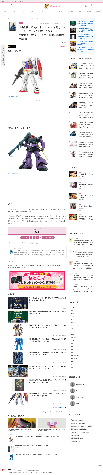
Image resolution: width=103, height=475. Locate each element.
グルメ (42, 11)
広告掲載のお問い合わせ (76, 438)
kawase (64, 42)
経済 (72, 364)
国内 (72, 346)
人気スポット (74, 337)
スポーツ (73, 319)
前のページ (25, 237)
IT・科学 (73, 307)
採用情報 (45, 472)
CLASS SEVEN (80, 397)
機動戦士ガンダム (21, 267)
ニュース (14, 11)
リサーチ (89, 11)
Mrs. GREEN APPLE (81, 384)
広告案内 (15, 472)
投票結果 (12, 267)
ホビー (72, 328)
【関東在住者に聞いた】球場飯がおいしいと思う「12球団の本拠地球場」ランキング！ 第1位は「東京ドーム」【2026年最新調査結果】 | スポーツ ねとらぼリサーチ (83, 245)
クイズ (32, 11)
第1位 (37, 232)
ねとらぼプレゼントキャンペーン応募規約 (80, 426)
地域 (51, 11)
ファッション (74, 325)
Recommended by (56, 407)
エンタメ (23, 11)
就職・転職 (74, 358)
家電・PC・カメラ (75, 355)
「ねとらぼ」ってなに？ (76, 420)
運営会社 (40, 472)
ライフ (72, 331)
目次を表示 (62, 46)
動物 (80, 11)
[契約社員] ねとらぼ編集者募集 (78, 429)
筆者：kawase (18, 248)
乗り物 (72, 334)
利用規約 (100, 465)
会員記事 (98, 11)
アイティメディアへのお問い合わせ (79, 432)
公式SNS (10, 472)
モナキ (77, 403)
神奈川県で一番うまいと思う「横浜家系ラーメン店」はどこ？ (86, 219)
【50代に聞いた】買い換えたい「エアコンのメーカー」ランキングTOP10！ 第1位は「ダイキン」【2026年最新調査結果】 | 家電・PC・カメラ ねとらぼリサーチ (83, 268)
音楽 (72, 367)
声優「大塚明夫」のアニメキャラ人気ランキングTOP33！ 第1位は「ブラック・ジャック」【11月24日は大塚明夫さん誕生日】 (87, 107)
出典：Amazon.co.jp (13, 96)
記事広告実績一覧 (74, 441)
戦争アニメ (59, 265)
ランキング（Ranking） (30, 265)
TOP (5, 11)
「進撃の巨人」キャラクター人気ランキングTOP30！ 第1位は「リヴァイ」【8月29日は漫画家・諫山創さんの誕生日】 (86, 88)
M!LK (77, 390)
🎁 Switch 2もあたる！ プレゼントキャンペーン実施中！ (11, 1)
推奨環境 (50, 472)
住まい (60, 11)
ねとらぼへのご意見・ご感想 (77, 423)
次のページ (49, 237)
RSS (36, 472)
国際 (72, 349)
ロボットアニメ (42, 265)
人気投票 (51, 265)
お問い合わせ (21, 472)
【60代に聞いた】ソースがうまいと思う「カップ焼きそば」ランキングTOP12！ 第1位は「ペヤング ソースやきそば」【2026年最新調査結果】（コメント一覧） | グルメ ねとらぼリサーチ (83, 280)
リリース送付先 (74, 435)
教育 (72, 361)
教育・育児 (70, 11)
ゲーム (72, 316)
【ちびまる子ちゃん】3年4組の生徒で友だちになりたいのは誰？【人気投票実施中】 (86, 144)
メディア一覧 (5, 472)
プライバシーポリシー (30, 472)
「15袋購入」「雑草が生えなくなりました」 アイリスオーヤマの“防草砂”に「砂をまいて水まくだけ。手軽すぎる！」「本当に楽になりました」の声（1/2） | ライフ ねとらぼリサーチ (83, 291)
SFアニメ (12, 265)
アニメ (21, 23)
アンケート (73, 167)
